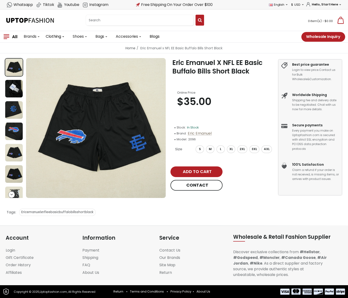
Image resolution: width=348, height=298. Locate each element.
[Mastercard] (296, 291)
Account (17, 238)
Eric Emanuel (200, 133)
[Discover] (318, 291)
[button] (11, 61)
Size (178, 149)
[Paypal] (329, 291)
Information (98, 238)
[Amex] (307, 291)
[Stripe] (340, 291)
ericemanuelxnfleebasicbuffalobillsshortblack (57, 212)
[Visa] (285, 291)
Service (169, 238)
